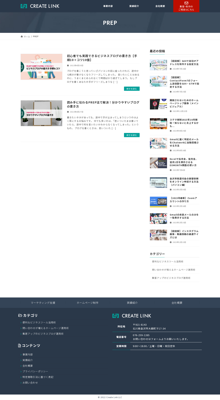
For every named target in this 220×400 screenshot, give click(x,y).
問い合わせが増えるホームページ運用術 (173, 269)
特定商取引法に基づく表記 (38, 377)
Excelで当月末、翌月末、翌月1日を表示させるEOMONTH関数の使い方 (184, 162)
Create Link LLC (114, 397)
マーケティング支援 (43, 303)
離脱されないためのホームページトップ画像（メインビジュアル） (184, 103)
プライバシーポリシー (35, 371)
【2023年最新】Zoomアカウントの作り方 (183, 200)
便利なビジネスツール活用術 (167, 261)
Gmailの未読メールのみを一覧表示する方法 (184, 216)
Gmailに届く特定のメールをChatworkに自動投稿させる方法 (184, 142)
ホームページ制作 (88, 303)
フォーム (156, 339)
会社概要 (177, 303)
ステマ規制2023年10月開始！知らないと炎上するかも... (184, 123)
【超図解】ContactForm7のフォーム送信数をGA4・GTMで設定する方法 (184, 82)
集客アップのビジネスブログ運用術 (171, 277)
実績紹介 (132, 303)
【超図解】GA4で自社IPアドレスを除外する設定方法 (184, 62)
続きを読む (132, 88)
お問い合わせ (30, 382)
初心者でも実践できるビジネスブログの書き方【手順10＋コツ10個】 (102, 58)
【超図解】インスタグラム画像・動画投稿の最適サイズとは (184, 234)
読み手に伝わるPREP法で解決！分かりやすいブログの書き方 (103, 104)
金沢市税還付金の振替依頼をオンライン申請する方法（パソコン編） (184, 181)
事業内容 (28, 354)
